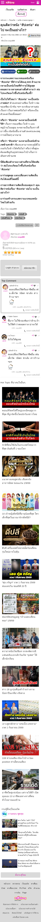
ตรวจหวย (16, 884)
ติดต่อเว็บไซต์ (17, 913)
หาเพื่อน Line (12, 888)
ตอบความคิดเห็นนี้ (31, 310)
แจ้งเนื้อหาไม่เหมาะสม (20, 917)
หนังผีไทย (6, 218)
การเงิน (17, 893)
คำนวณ (37, 888)
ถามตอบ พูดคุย (15, 813)
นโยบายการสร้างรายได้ (27, 909)
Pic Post (22, 888)
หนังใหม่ (18, 218)
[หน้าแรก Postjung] (10, 2)
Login (12, 267)
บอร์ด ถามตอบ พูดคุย (25, 20)
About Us (6, 913)
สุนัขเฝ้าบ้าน (14, 286)
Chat (3, 888)
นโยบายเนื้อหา (11, 909)
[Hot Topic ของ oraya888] (5, 239)
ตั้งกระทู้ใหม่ (20, 875)
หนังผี (21, 214)
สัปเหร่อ (10, 214)
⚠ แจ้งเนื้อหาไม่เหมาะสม (25, 225)
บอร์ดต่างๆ (22, 10)
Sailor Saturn (13, 316)
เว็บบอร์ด (10, 10)
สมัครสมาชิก (29, 268)
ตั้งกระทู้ (21, 14)
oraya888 (11, 41)
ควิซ (29, 888)
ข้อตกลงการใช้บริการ (10, 904)
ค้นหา (32, 10)
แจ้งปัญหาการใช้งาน (31, 913)
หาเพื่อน (34, 884)
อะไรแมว (12, 335)
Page (24, 893)
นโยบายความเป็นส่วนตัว (29, 904)
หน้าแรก (4, 20)
